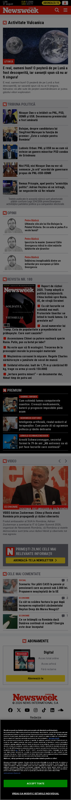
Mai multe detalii (54, 738)
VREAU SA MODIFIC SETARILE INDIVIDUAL (35, 793)
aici (16, 750)
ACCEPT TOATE (35, 783)
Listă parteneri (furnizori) (12, 773)
